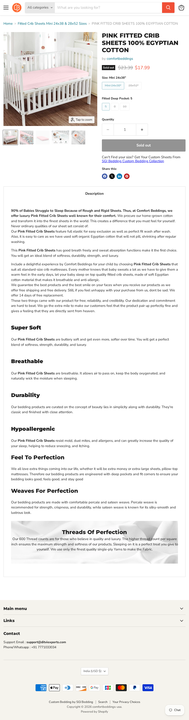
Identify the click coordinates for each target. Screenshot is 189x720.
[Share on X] (112, 176)
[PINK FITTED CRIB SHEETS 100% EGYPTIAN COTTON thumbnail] (60, 137)
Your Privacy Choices (126, 702)
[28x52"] (134, 90)
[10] (125, 111)
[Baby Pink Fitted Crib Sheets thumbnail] (26, 137)
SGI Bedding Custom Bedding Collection (133, 161)
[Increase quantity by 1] (142, 130)
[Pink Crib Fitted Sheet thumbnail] (42, 137)
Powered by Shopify (94, 712)
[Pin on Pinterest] (127, 176)
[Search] (168, 7)
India (92, 671)
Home (8, 24)
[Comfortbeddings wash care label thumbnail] (78, 137)
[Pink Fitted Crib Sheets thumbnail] (10, 137)
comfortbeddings (120, 58)
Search (102, 702)
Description (94, 193)
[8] (115, 111)
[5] (106, 111)
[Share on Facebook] (104, 176)
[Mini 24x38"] (113, 90)
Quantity (108, 119)
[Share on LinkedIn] (119, 176)
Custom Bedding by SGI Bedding (71, 702)
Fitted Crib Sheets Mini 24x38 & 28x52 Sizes (52, 24)
